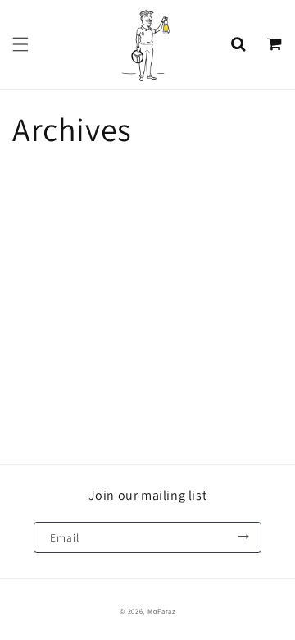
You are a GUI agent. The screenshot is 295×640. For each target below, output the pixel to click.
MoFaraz (161, 610)
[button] (20, 44)
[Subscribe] (243, 537)
